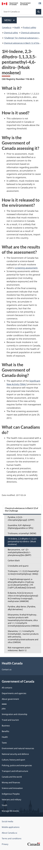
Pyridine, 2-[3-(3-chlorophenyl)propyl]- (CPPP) (21, 518)
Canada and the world (12, 776)
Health (17, 27)
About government (10, 699)
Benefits (5, 731)
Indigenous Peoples (11, 794)
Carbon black (14, 560)
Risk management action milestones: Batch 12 (19, 649)
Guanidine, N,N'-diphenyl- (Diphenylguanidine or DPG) (20, 526)
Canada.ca (6, 27)
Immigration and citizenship (14, 714)
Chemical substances (30, 32)
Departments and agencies (14, 693)
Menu (8, 20)
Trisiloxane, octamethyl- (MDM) (22, 533)
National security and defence (15, 754)
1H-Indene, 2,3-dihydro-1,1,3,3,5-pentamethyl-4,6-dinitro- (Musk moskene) (22, 541)
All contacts (7, 687)
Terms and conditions (11, 838)
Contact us (6, 669)
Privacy (5, 844)
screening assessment (26, 267)
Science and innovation (12, 788)
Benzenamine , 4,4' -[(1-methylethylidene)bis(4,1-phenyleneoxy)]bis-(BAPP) (19, 552)
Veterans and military (11, 799)
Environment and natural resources (18, 748)
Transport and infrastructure (15, 771)
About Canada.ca (9, 832)
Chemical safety (11, 32)
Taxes (4, 742)
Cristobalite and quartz (18, 565)
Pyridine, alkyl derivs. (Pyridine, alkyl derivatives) (22, 608)
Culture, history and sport (13, 759)
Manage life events (10, 811)
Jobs (4, 708)
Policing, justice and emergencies (17, 765)
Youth (4, 805)
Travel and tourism (10, 720)
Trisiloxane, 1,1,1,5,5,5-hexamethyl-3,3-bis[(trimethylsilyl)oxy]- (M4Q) (23, 572)
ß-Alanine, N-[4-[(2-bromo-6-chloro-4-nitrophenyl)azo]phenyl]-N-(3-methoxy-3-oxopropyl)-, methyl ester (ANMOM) (23, 597)
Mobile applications (10, 827)
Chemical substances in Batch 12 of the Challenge (21, 509)
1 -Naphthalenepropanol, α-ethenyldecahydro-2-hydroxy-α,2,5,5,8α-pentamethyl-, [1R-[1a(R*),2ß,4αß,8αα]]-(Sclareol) (21, 583)
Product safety (29, 27)
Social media (7, 821)
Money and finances (11, 782)
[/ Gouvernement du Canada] (16, 3)
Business (6, 725)
